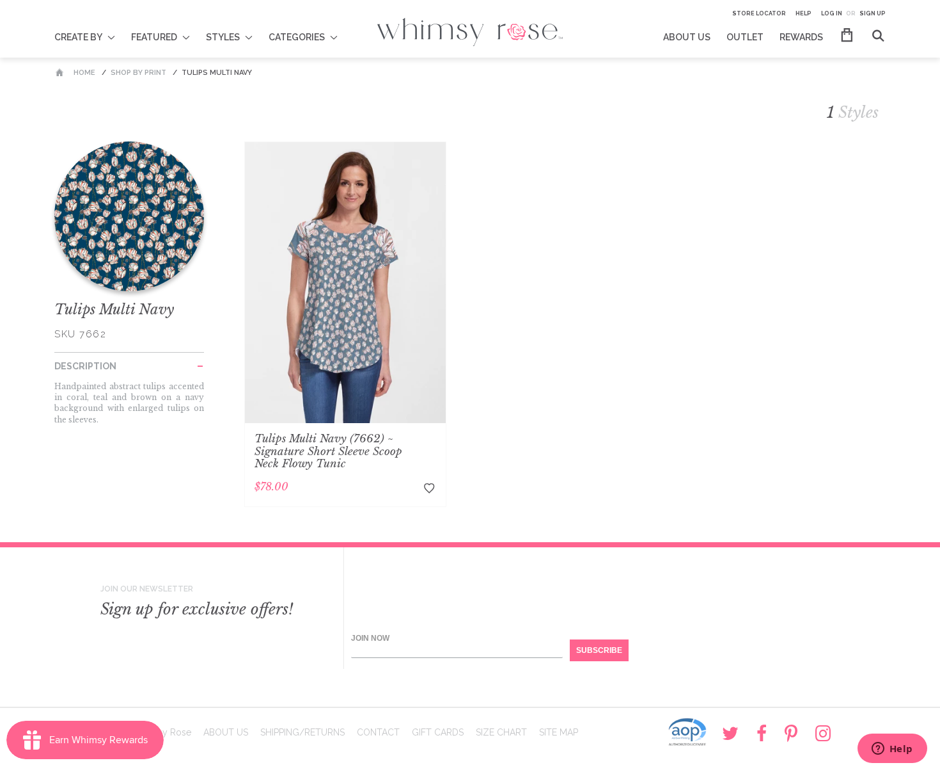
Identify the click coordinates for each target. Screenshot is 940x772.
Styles (223, 37)
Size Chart (501, 732)
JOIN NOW (370, 638)
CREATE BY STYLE (93, 29)
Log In (831, 13)
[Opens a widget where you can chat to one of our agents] (892, 750)
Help (803, 13)
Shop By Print (138, 72)
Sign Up (872, 13)
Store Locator (759, 13)
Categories (297, 37)
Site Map (558, 732)
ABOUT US (686, 37)
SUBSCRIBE (599, 650)
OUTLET (745, 37)
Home (84, 72)
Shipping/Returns (302, 732)
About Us (225, 732)
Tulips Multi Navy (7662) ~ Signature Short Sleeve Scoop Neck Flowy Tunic (328, 451)
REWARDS (801, 37)
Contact (378, 732)
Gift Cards (438, 732)
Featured (154, 37)
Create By (78, 37)
